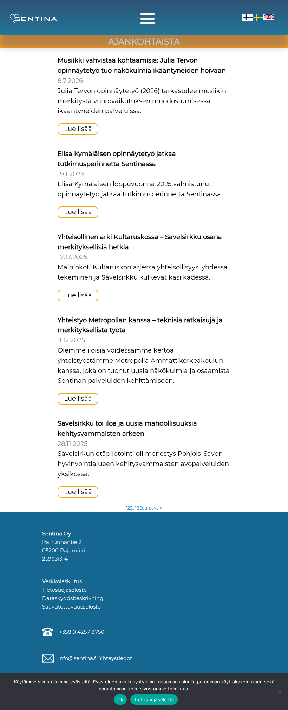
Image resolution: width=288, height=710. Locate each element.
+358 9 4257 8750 (80, 632)
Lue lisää (78, 129)
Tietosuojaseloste (64, 589)
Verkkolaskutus (62, 581)
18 (137, 508)
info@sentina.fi (77, 658)
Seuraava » (150, 508)
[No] (279, 691)
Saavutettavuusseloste (71, 606)
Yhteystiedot (115, 658)
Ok (120, 699)
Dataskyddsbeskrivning (72, 598)
